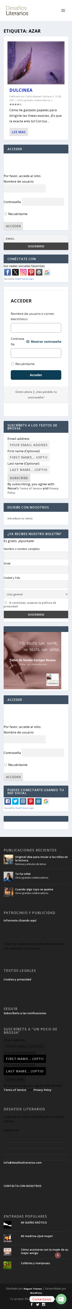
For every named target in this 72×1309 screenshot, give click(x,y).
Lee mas (19, 132)
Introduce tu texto (20, 518)
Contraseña (12, 202)
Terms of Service (30, 488)
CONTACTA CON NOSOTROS (22, 1186)
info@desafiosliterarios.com (23, 1162)
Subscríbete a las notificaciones (25, 1013)
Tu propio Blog (20, 1299)
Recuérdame (17, 214)
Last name (23, 463)
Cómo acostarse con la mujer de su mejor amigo (44, 1251)
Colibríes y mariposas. (35, 1263)
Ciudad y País (12, 578)
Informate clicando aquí (20, 920)
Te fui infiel (23, 874)
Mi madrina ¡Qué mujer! (37, 1236)
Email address (18, 438)
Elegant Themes (33, 1288)
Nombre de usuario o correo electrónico (32, 316)
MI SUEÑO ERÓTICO (34, 1222)
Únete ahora (23, 392)
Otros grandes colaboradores (33, 100)
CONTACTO (54, 1299)
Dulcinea (21, 90)
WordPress (36, 1292)
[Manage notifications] (58, 1255)
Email (7, 563)
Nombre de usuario (19, 181)
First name (23, 451)
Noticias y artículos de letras (30, 864)
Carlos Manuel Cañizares (39, 96)
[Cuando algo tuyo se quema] (8, 892)
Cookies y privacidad (17, 979)
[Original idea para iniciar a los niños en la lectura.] (8, 859)
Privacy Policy (42, 1090)
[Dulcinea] (36, 62)
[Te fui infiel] (8, 876)
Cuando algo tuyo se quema (34, 889)
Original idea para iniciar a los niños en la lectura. (41, 858)
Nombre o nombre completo (22, 549)
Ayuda (38, 1299)
